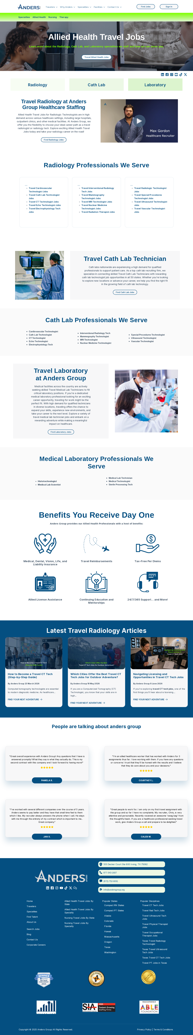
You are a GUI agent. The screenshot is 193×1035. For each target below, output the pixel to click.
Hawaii (107, 931)
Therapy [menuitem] (63, 17)
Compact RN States (114, 905)
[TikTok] (180, 75)
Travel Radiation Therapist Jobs (98, 212)
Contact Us (113, 7)
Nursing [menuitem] (52, 17)
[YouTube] (61, 888)
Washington (110, 952)
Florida (107, 926)
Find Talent (32, 916)
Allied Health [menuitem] (39, 17)
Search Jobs (33, 929)
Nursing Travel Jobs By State (79, 918)
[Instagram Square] (171, 75)
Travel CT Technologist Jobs (44, 201)
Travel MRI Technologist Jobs (96, 201)
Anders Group (17, 683)
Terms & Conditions (163, 1029)
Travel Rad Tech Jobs (153, 910)
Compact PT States (114, 910)
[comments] (75, 888)
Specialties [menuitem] (24, 17)
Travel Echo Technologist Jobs (45, 205)
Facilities (98, 7)
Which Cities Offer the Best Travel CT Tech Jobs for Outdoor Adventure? (96, 676)
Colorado (109, 921)
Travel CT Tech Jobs (153, 905)
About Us (31, 922)
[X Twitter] (185, 75)
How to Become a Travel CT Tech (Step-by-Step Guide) (30, 676)
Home (30, 901)
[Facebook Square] (167, 75)
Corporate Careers (36, 944)
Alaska (107, 915)
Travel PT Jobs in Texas (154, 963)
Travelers (50, 7)
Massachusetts (111, 936)
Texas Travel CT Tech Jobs (156, 957)
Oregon (108, 942)
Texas (107, 947)
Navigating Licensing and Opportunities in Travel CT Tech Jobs (158, 676)
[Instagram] (56, 888)
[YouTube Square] (176, 75)
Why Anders (66, 7)
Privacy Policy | (145, 1029)
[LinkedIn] (162, 75)
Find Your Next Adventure (23, 699)
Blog (29, 934)
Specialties (83, 7)
